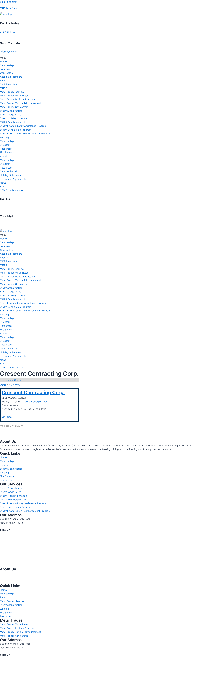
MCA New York (8, 8)
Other (3, 384)
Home (3, 61)
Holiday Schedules (10, 175)
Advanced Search (12, 380)
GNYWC (15, 384)
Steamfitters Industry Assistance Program (23, 125)
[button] (101, 58)
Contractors (6, 72)
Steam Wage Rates (10, 114)
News (3, 182)
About (3, 156)
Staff (2, 186)
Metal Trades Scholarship (14, 106)
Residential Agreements (13, 179)
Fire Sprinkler (7, 152)
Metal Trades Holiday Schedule (17, 99)
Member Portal (8, 171)
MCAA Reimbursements (13, 122)
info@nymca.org (9, 51)
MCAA (3, 87)
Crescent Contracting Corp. (33, 392)
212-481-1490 (8, 31)
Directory (5, 144)
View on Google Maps (35, 401)
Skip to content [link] (8, 1)
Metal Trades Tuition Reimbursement (20, 103)
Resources (6, 148)
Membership (7, 65)
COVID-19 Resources (11, 190)
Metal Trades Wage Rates (14, 95)
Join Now (5, 69)
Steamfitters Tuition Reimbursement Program (25, 133)
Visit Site (7, 416)
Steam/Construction (11, 110)
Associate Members (11, 76)
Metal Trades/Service (12, 91)
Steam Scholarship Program (15, 129)
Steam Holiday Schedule (13, 118)
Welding (4, 137)
